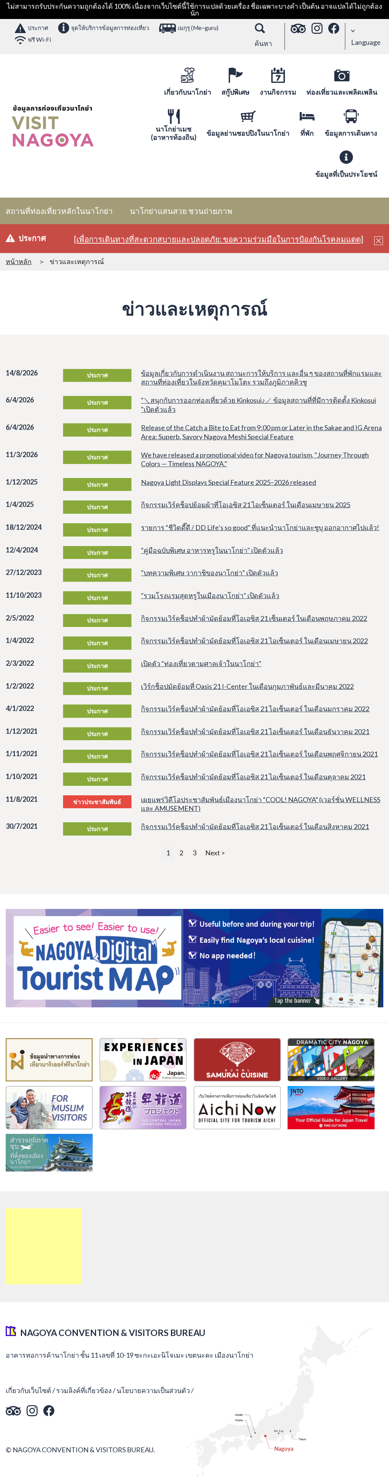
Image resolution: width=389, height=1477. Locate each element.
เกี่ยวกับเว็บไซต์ (28, 1390)
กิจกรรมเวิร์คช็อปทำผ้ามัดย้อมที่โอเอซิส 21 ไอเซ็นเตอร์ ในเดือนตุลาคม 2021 (253, 777)
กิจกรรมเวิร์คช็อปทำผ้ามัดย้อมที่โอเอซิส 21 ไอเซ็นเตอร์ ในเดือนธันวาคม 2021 (255, 731)
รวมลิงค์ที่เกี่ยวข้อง (84, 1390)
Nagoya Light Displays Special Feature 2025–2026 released (228, 482)
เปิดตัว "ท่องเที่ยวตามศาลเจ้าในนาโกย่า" (201, 663)
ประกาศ (38, 27)
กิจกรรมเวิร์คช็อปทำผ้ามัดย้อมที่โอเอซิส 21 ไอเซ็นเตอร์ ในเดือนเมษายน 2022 (254, 640)
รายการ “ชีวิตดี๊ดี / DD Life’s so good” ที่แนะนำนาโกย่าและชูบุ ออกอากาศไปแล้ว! (260, 527)
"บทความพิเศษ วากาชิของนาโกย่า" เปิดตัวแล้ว (209, 572)
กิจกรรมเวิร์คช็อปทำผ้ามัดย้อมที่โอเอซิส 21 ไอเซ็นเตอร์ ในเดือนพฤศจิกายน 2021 (259, 754)
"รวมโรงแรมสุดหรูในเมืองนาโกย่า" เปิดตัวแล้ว (210, 595)
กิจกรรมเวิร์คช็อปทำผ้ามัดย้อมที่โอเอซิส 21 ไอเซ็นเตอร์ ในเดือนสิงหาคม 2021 (255, 826)
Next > (215, 853)
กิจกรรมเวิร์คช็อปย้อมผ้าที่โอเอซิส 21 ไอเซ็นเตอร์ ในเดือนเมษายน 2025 (245, 504)
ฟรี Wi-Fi (39, 39)
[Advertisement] (44, 1246)
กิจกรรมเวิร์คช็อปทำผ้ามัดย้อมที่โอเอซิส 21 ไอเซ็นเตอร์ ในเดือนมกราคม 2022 (255, 708)
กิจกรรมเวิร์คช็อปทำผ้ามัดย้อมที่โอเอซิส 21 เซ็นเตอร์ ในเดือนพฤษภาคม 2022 (254, 618)
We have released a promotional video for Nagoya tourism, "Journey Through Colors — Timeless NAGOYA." (255, 459)
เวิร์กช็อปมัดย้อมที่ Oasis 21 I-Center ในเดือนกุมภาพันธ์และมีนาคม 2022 (247, 686)
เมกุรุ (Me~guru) (198, 27)
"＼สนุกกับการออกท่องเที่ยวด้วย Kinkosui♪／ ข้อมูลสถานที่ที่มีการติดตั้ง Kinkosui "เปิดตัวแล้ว (258, 404)
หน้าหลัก (19, 261)
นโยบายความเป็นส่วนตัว (153, 1390)
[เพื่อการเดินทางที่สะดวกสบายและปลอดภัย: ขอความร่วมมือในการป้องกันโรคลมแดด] (218, 239)
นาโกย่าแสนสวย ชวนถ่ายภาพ (181, 210)
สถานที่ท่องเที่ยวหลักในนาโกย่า (59, 210)
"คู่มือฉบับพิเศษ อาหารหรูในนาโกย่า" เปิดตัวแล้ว (212, 550)
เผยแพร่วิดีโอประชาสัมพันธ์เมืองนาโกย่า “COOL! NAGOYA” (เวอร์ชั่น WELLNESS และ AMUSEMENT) (260, 803)
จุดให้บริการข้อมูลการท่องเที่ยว (110, 27)
